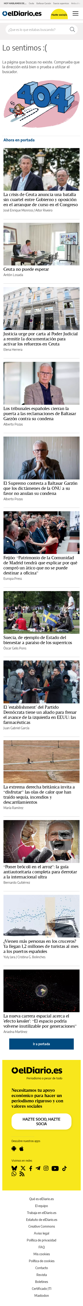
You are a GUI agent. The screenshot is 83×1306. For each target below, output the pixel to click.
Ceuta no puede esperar (26, 269)
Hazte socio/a (59, 14)
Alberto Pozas (13, 424)
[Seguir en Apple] (21, 1148)
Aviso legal (41, 1233)
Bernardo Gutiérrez (16, 882)
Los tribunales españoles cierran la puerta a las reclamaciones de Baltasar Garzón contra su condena (39, 413)
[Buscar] (72, 29)
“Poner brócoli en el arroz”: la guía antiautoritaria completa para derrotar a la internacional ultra (40, 872)
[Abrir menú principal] (75, 13)
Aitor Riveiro (44, 210)
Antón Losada (13, 275)
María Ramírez (13, 808)
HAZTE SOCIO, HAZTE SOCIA (41, 1121)
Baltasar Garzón (43, 3)
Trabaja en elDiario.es (41, 1213)
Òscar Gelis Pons (14, 648)
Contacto (41, 1268)
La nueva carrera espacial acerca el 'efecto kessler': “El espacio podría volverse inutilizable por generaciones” (40, 1021)
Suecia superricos (61, 3)
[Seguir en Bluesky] (14, 1168)
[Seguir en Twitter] (23, 1168)
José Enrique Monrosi (18, 210)
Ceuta (31, 3)
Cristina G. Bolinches (31, 957)
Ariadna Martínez (15, 1032)
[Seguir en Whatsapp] (14, 1174)
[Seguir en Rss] (22, 1174)
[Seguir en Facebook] (30, 1168)
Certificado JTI (41, 1289)
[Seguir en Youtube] (55, 1168)
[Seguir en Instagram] (46, 1168)
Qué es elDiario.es (41, 1199)
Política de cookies (41, 1261)
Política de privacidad (41, 1240)
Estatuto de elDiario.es (41, 1220)
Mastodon (41, 1295)
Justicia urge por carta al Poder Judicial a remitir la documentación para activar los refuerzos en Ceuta (40, 339)
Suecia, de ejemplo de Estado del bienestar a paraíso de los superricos (37, 640)
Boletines (41, 1282)
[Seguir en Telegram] (38, 1168)
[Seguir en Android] (14, 1148)
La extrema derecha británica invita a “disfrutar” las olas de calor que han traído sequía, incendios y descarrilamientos (39, 794)
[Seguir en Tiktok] (64, 1168)
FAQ (42, 1247)
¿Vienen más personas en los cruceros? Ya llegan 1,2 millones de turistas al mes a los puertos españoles (40, 946)
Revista (41, 1275)
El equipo (41, 1206)
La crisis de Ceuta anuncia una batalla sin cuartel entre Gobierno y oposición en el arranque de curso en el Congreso (40, 199)
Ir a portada (41, 1044)
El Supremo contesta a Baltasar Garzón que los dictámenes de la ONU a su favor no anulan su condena (40, 488)
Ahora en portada (19, 140)
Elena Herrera (12, 349)
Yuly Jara (9, 957)
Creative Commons (41, 1226)
